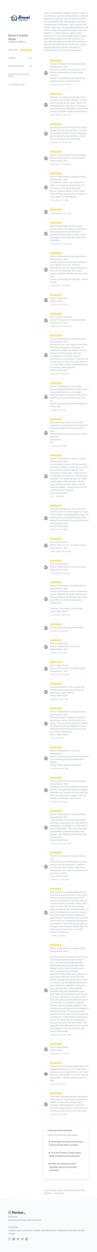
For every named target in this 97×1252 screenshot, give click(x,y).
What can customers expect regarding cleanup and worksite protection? (63, 1166)
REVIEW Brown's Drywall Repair (18, 75)
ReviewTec (12, 1217)
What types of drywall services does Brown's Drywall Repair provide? (66, 1143)
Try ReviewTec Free (16, 84)
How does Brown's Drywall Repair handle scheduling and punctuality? (65, 1154)
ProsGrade (13, 1227)
